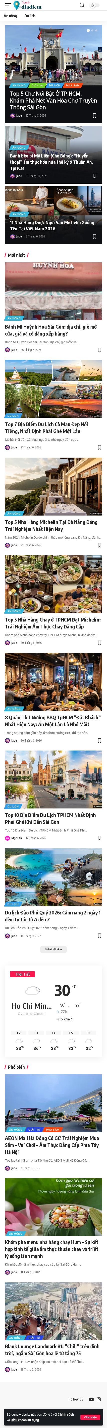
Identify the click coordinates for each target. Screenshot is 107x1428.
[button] (90, 1417)
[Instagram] (99, 1399)
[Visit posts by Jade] (12, 115)
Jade (19, 115)
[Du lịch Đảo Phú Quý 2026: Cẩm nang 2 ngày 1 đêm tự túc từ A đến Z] (53, 877)
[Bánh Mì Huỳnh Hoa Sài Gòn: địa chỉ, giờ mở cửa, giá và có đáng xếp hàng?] (53, 291)
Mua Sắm (73, 85)
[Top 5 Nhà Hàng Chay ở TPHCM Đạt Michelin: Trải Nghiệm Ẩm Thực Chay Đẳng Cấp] (53, 584)
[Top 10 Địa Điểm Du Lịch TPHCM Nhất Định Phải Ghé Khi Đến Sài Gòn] (53, 779)
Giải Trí (34, 1129)
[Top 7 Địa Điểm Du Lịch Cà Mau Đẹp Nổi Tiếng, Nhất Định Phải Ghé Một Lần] (53, 389)
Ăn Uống (19, 85)
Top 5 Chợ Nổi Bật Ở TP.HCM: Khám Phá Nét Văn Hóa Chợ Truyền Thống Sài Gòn (53, 100)
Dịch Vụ (37, 85)
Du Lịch (54, 85)
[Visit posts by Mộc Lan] (7, 838)
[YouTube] (91, 1399)
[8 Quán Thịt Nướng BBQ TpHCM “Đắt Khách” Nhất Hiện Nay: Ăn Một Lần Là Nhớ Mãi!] (53, 682)
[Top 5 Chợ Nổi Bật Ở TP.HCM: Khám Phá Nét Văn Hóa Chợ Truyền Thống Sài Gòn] (53, 55)
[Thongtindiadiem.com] (29, 5)
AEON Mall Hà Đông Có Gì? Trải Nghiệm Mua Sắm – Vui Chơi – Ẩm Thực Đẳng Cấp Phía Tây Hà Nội (52, 1145)
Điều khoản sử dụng (25, 1420)
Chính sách (66, 1414)
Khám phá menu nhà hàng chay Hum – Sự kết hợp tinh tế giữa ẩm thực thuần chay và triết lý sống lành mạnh (51, 1249)
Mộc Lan (16, 838)
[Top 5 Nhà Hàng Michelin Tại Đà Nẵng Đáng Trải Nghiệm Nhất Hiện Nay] (53, 487)
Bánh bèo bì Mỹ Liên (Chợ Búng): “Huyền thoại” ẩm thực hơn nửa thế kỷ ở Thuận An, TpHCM (51, 162)
